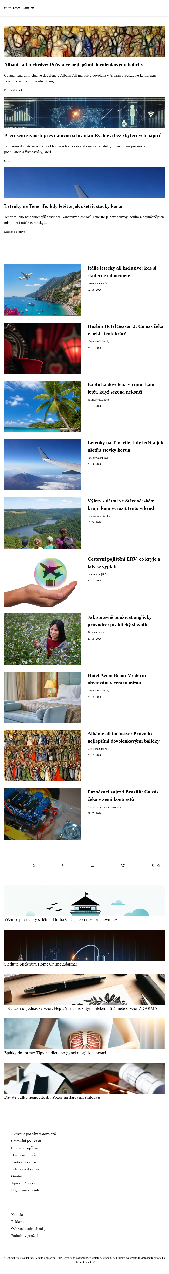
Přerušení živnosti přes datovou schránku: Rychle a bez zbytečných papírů (83, 135)
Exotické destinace (98, 399)
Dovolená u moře (13, 90)
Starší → (158, 866)
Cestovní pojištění (98, 574)
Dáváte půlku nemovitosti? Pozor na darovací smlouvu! (53, 1097)
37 (123, 866)
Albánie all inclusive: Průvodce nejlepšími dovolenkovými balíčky (73, 64)
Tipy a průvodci (97, 632)
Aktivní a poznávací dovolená (104, 807)
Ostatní (8, 161)
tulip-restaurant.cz (19, 8)
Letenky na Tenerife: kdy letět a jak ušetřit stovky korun (64, 206)
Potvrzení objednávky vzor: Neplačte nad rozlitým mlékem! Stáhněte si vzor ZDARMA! (81, 1008)
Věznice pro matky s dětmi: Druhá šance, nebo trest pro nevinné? (60, 919)
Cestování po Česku (99, 516)
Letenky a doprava (14, 231)
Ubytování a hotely (98, 341)
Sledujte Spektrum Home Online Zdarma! (40, 964)
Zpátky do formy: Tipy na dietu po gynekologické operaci (55, 1052)
